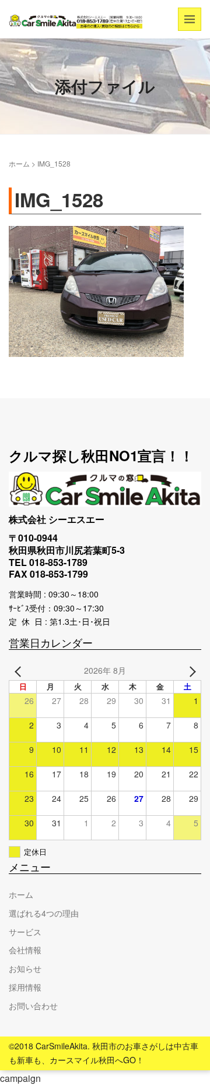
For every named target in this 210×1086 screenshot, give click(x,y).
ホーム (19, 163)
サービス (25, 932)
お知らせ (25, 968)
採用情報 (25, 987)
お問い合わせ (33, 1005)
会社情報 (25, 950)
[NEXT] (190, 671)
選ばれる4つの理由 (44, 913)
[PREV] (20, 671)
